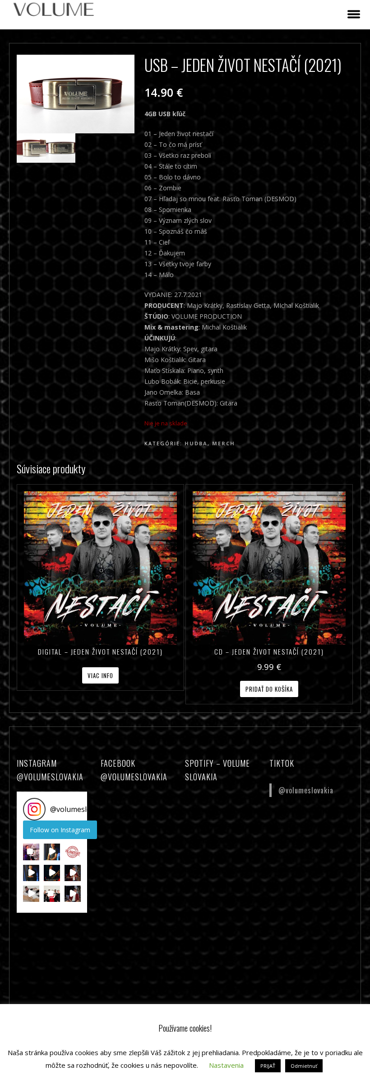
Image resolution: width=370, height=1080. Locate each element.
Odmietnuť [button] (304, 1065)
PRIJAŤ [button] (267, 1065)
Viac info (100, 675)
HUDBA (196, 443)
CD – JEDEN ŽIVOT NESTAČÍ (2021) (269, 651)
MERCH (223, 443)
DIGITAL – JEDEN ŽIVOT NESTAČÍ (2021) (100, 651)
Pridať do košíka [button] (269, 688)
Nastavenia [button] (226, 1065)
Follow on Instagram (60, 829)
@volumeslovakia (305, 790)
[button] (31, 852)
